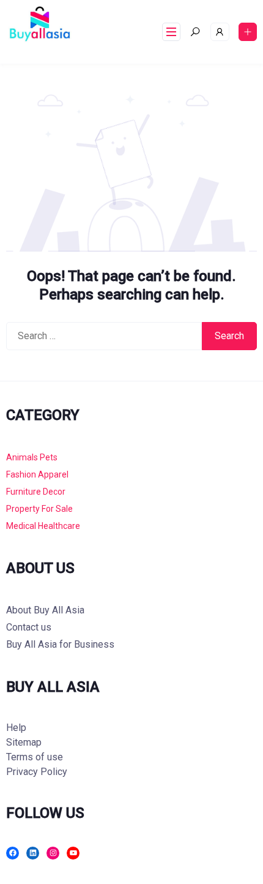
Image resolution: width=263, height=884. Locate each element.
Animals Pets (31, 457)
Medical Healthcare (43, 526)
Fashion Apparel (37, 474)
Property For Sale (39, 509)
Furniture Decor (35, 491)
